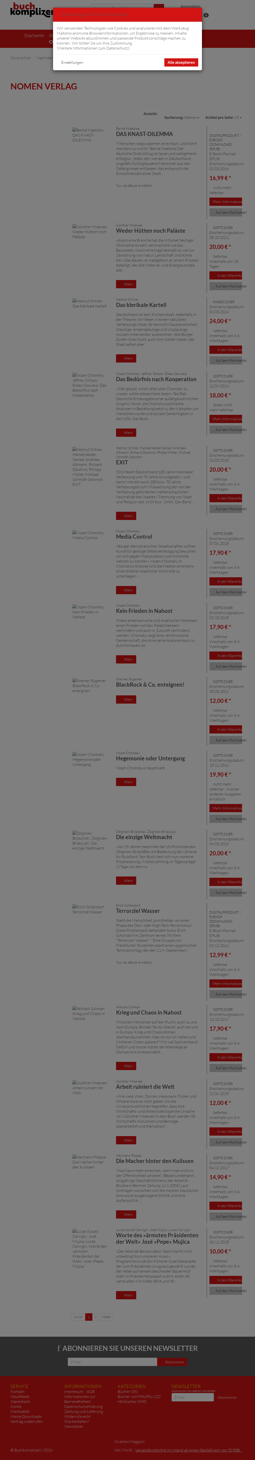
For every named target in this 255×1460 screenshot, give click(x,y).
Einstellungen (72, 62)
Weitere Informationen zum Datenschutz (93, 48)
